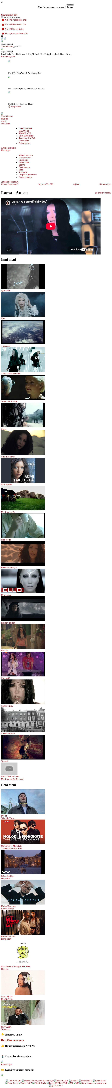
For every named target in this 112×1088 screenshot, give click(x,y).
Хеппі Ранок (7, 116)
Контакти (23, 172)
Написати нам (25, 177)
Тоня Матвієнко (26, 136)
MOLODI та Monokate (11, 846)
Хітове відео (105, 184)
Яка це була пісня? (9, 184)
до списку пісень (103, 193)
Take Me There (7, 818)
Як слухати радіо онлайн (16, 33)
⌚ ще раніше (14, 106)
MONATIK (6, 1027)
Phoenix (4, 969)
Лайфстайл (24, 162)
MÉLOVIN (24, 131)
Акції (3, 121)
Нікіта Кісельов (8, 906)
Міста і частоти (26, 155)
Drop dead (5, 878)
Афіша (76, 184)
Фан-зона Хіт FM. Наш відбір (27, 139)
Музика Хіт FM (46, 184)
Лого (21, 170)
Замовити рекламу (9, 182)
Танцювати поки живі (11, 848)
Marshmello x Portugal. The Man (15, 966)
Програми (23, 160)
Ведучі (22, 165)
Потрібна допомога (28, 174)
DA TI (4, 816)
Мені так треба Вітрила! (12, 779)
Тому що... (6, 1029)
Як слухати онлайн (25, 157)
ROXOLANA (25, 133)
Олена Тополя (25, 128)
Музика (4, 119)
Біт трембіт (6, 939)
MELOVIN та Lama (10, 776)
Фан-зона (5, 124)
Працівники (24, 167)
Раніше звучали (8, 56)
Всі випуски (24, 143)
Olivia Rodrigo (7, 876)
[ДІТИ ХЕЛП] (56, 1085)
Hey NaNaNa (7, 999)
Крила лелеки (7, 909)
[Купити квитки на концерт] (93, 1083)
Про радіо (5, 150)
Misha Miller (6, 996)
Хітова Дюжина (8, 148)
